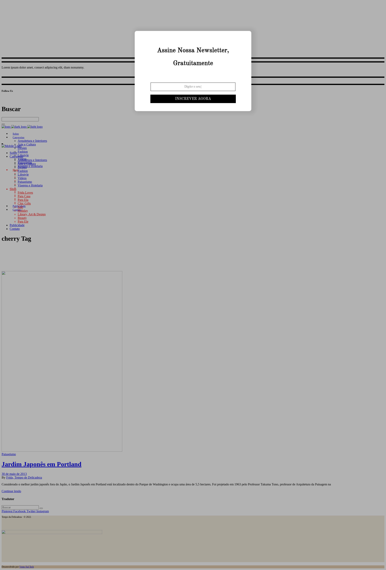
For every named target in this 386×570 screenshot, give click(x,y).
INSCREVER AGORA (193, 99)
